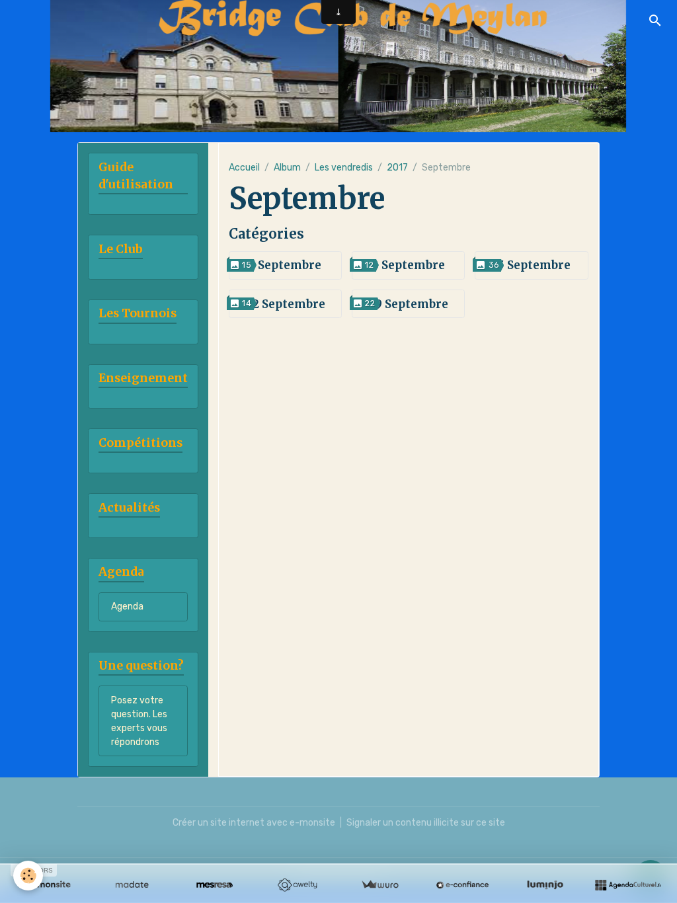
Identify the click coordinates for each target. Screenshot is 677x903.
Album (287, 167)
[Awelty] (297, 885)
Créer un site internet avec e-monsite (254, 822)
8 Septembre (408, 265)
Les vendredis (344, 167)
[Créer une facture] (380, 885)
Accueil (244, 167)
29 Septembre (408, 304)
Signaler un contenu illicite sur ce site (425, 822)
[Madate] (132, 885)
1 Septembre (285, 265)
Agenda (127, 606)
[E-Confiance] (462, 885)
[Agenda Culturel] (628, 885)
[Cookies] (28, 875)
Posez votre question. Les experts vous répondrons (139, 721)
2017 (397, 167)
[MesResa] (215, 885)
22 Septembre (285, 304)
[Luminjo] (545, 885)
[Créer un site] (49, 885)
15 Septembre (532, 265)
